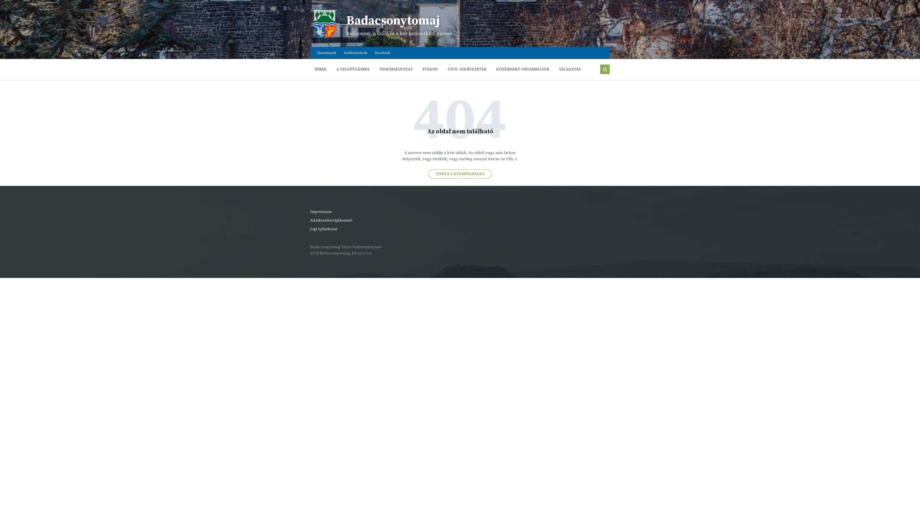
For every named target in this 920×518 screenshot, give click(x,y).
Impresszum (321, 211)
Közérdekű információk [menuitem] (522, 69)
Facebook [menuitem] (382, 53)
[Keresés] (605, 69)
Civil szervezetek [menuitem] (467, 69)
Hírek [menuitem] (321, 69)
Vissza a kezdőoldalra (460, 174)
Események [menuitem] (326, 53)
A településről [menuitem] (353, 69)
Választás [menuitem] (570, 69)
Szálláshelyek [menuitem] (355, 53)
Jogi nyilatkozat (323, 229)
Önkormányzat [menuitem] (396, 69)
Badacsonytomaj (393, 21)
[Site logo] (324, 37)
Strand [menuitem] (430, 69)
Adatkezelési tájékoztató (331, 220)
